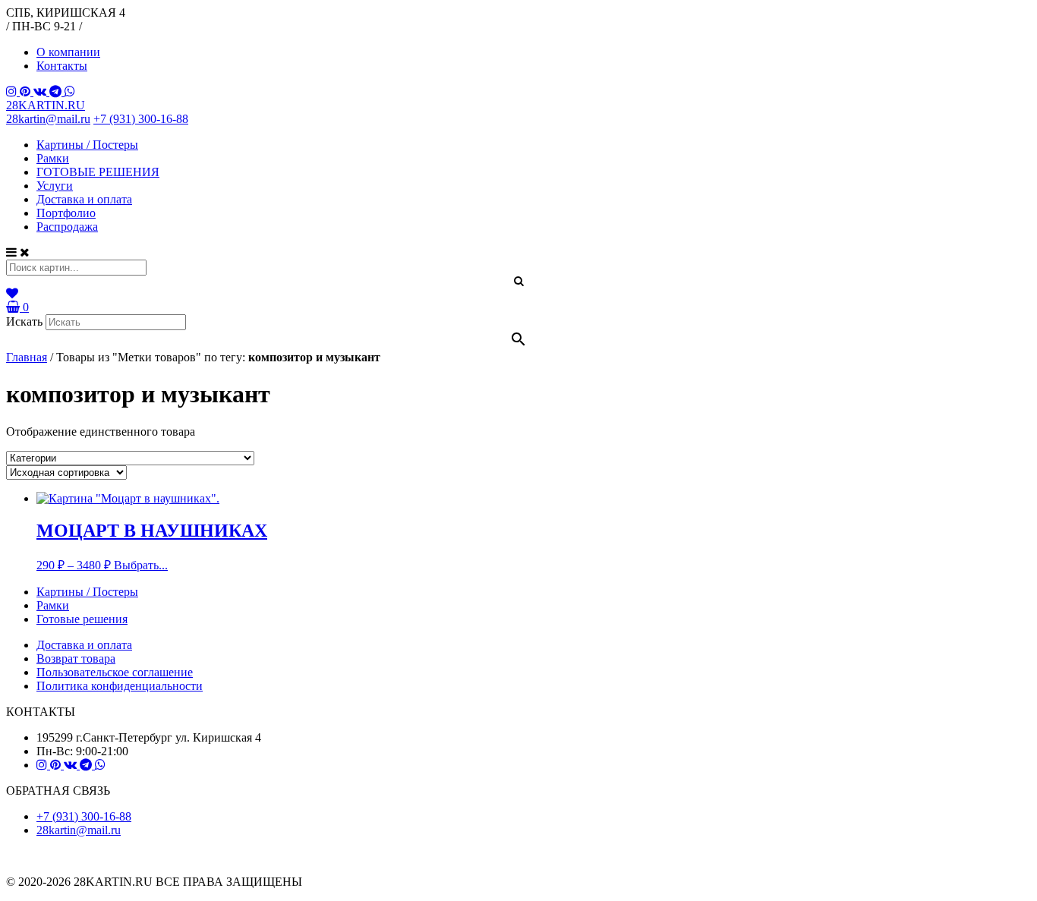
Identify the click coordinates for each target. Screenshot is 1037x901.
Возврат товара (75, 658)
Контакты (61, 65)
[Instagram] (13, 91)
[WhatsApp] (70, 91)
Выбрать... (141, 565)
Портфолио (66, 212)
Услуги (54, 185)
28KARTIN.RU (45, 105)
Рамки (52, 158)
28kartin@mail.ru (48, 118)
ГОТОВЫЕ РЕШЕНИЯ (97, 171)
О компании (68, 52)
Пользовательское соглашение (114, 672)
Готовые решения (82, 619)
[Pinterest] (26, 91)
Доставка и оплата (84, 199)
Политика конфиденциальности (119, 685)
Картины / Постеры (87, 144)
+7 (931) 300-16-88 (140, 118)
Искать (24, 321)
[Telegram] (57, 91)
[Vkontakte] (41, 91)
